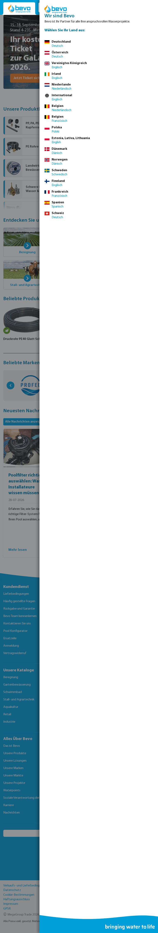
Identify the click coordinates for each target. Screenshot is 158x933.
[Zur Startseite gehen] (19, 8)
